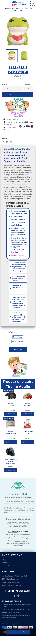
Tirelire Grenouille (14, 192)
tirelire (11, 199)
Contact (4, 563)
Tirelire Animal (17, 337)
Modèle (4, 84)
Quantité (27, 84)
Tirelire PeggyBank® (12, 624)
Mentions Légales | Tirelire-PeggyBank (14, 576)
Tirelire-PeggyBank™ (13, 8)
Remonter (18, 349)
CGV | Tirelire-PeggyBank (10, 579)
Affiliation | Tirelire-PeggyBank (11, 585)
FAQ (3, 559)
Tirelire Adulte (18, 386)
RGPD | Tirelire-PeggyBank (11, 582)
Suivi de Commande (8, 566)
